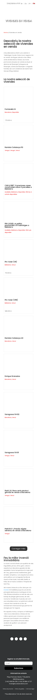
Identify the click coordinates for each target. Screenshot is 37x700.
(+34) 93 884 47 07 (25, 681)
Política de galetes (19, 689)
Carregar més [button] (18, 548)
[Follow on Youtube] (25, 638)
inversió (6, 590)
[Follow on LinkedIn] (20, 638)
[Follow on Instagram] (16, 638)
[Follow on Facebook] (11, 638)
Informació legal (30, 689)
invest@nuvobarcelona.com (18, 684)
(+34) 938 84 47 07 (13, 3)
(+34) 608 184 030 (11, 681)
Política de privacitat (8, 689)
